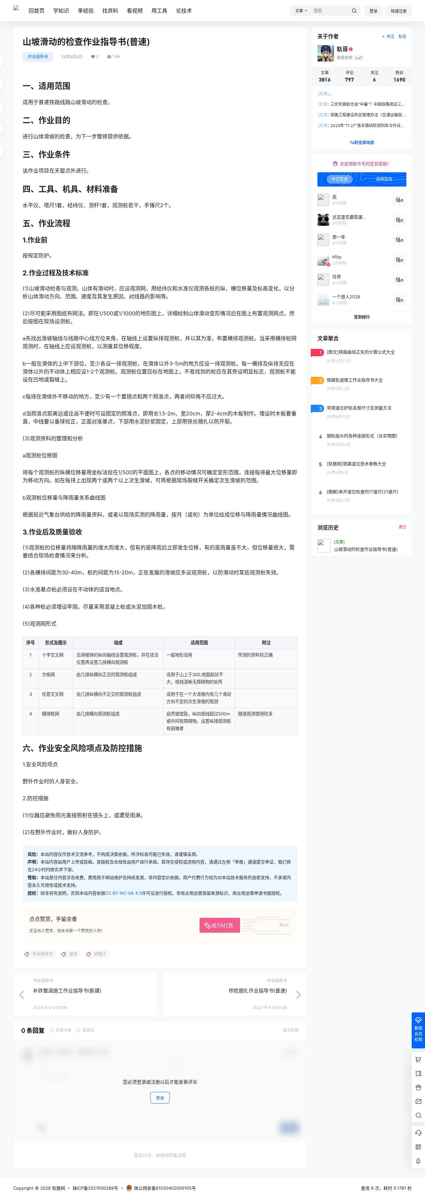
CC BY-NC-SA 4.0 (123, 893)
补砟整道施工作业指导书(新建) (67, 990)
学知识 (61, 10)
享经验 (86, 10)
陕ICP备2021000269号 (95, 1188)
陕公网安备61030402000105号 (165, 1188)
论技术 (184, 10)
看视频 (135, 10)
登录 (374, 11)
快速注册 (399, 11)
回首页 (36, 10)
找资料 (110, 10)
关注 (390, 36)
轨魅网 (58, 1188)
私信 (402, 36)
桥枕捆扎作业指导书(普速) (258, 990)
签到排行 (362, 317)
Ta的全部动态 (362, 142)
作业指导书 (38, 56)
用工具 (159, 10)
